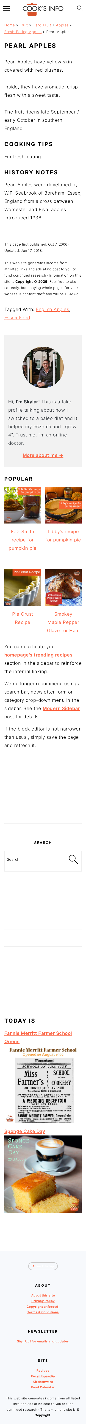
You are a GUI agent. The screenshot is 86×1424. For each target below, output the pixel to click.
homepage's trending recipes (38, 655)
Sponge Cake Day (24, 1131)
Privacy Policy (43, 1301)
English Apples (52, 309)
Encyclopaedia (43, 1376)
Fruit (23, 25)
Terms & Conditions (43, 1312)
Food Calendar (43, 1387)
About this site (43, 1295)
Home (9, 25)
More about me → (43, 455)
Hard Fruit (42, 25)
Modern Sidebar (61, 708)
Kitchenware (43, 1382)
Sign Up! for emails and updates (43, 1341)
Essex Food (17, 317)
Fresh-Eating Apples (23, 31)
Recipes (43, 1370)
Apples (62, 25)
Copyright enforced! (43, 1306)
